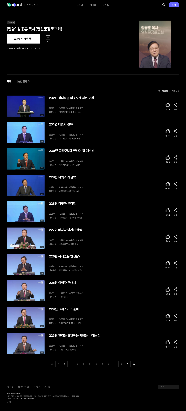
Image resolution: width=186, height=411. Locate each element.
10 (121, 364)
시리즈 (80, 4)
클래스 (106, 4)
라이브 (93, 4)
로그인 (174, 5)
